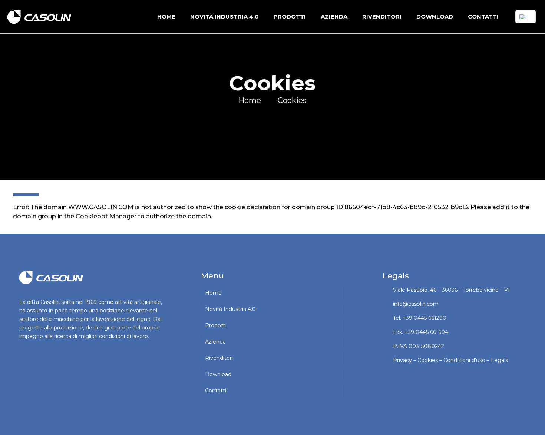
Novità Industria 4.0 (230, 309)
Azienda (215, 341)
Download (218, 374)
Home (249, 100)
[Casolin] (40, 16)
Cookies (292, 100)
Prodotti (216, 325)
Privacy (402, 360)
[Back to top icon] (509, 420)
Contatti (215, 390)
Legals (499, 360)
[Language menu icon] (525, 16)
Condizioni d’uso (464, 360)
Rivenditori (219, 358)
